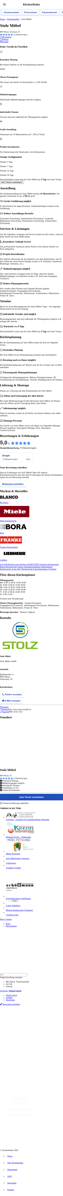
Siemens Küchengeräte (49, 564)
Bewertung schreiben (13, 483)
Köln (23, 1019)
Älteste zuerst (11, 995)
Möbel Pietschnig (13, 854)
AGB (9, 1176)
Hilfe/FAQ (10, 1041)
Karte (8, 924)
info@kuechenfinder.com (10, 1069)
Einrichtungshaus (40, 569)
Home (2, 19)
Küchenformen (49, 12)
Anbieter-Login (14, 1059)
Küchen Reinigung (13, 1034)
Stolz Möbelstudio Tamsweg (17, 858)
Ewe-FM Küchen (7, 564)
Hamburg (25, 1017)
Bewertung (10, 1000)
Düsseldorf (10, 1019)
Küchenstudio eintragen (15, 1056)
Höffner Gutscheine (54, 1024)
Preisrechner (30, 12)
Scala (14, 569)
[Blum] (20, 1104)
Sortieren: (10, 991)
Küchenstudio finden (14, 1012)
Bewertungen (11, 926)
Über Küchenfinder (14, 1039)
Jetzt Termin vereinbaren (31, 797)
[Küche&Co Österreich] (34, 1139)
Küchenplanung (12, 1032)
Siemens (42, 1019)
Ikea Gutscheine (20, 1022)
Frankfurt (18, 1019)
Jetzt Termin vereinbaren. (12, 182)
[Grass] (45, 1104)
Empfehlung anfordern (15, 1015)
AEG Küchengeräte (25, 569)
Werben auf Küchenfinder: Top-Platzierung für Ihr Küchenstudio (33, 1054)
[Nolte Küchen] (27, 1127)
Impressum (11, 1183)
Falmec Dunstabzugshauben (29, 567)
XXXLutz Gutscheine (34, 1022)
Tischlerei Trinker (13, 868)
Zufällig (9, 997)
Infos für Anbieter (13, 1052)
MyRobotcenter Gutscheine (36, 1024)
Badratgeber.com (13, 1044)
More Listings (6, 919)
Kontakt (10, 1190)
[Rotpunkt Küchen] (43, 1127)
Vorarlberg (41, 1017)
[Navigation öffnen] (4, 4)
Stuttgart (29, 1019)
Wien (58, 1017)
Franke (35, 1019)
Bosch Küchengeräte (8, 567)
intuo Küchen (21, 564)
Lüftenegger (11, 863)
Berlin (19, 1017)
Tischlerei (52, 569)
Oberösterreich (50, 1017)
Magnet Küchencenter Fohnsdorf (19, 910)
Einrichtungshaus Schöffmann (18, 898)
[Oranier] (48, 1116)
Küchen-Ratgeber (13, 1037)
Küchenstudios (11, 12)
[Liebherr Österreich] (20, 1116)
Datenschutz (12, 1170)
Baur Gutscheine (20, 1024)
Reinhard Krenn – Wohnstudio (18, 837)
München (33, 1017)
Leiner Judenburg (13, 905)
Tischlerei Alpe (12, 915)
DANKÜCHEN (33, 564)
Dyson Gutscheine (49, 1022)
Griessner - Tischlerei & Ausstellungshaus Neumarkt (27, 819)
